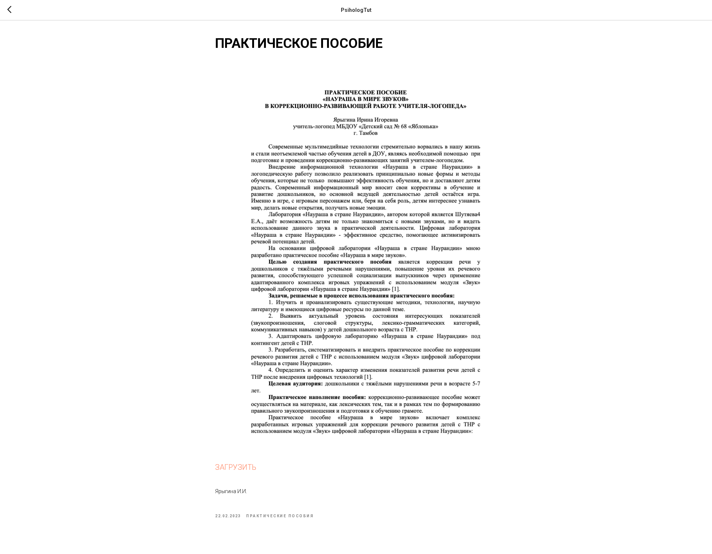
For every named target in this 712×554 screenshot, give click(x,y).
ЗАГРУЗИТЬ (235, 467)
